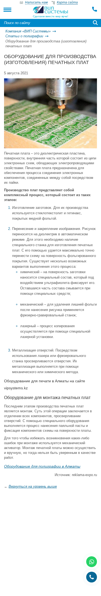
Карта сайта (67, 2)
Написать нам (36, 2)
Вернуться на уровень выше (33, 486)
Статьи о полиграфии (24, 36)
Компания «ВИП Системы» (28, 31)
